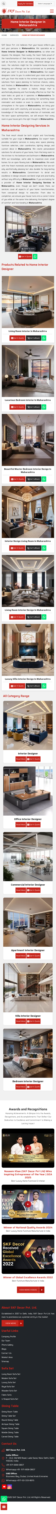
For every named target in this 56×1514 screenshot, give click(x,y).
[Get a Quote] (4, 1507)
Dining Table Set (9, 1416)
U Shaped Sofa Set (10, 1399)
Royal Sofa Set (8, 1386)
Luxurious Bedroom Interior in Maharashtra (28, 400)
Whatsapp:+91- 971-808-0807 (20, 1469)
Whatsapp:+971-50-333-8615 (20, 1480)
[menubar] (51, 11)
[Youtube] (4, 1486)
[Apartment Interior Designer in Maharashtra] (28, 922)
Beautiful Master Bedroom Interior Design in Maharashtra (27, 470)
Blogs (4, 1349)
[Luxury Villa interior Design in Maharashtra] (28, 650)
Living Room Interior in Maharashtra (28, 331)
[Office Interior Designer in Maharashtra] (28, 791)
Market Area (7, 1357)
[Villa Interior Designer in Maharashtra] (28, 987)
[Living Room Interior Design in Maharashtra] (28, 581)
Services (14, 35)
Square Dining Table (10, 1428)
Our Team (6, 1340)
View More (10, 1323)
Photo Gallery (7, 1344)
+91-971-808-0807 (15, 1464)
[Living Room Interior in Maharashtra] (28, 302)
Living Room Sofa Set (11, 1374)
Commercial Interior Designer (28, 884)
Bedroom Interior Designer (28, 1081)
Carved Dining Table (10, 1436)
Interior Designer (28, 753)
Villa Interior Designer (28, 1015)
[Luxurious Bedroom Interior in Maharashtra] (28, 371)
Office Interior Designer (28, 819)
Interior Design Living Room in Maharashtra (28, 541)
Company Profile (9, 1336)
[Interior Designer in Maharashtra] (28, 725)
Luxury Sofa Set (9, 1382)
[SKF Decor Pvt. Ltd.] (16, 11)
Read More (20, 759)
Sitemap (5, 1361)
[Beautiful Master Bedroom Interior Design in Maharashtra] (28, 440)
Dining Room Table (10, 1411)
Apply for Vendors (25, 3)
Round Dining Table (10, 1420)
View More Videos (28, 1289)
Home (4, 35)
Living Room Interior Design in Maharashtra (28, 610)
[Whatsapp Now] (35, 256)
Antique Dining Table (10, 1424)
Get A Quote (18, 338)
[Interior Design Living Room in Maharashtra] (28, 512)
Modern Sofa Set (9, 1378)
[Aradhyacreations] (3, 3)
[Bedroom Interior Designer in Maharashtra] (28, 1053)
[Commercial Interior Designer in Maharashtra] (28, 856)
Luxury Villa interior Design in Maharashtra (28, 679)
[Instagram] (9, 1486)
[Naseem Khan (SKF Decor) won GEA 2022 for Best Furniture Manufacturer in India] (28, 1254)
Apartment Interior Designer (28, 950)
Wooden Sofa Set (9, 1390)
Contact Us (6, 1353)
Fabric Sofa (6, 1394)
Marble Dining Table (10, 1432)
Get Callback (35, 338)
